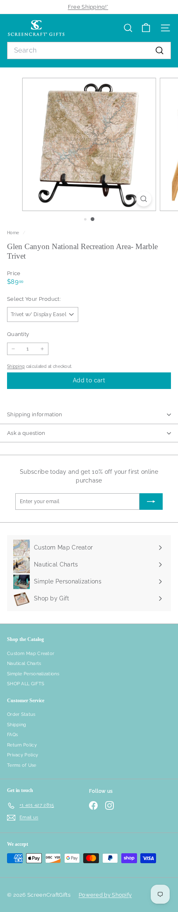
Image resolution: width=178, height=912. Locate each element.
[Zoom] (143, 198)
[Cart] (146, 28)
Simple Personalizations (33, 674)
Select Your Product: (33, 299)
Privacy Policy (22, 755)
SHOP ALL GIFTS (25, 683)
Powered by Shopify (105, 895)
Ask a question (26, 433)
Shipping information (35, 414)
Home (14, 232)
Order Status (21, 714)
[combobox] (89, 50)
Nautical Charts (24, 663)
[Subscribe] (151, 501)
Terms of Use (21, 765)
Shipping (15, 366)
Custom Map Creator (30, 653)
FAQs (12, 734)
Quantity (18, 334)
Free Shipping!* (88, 7)
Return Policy (22, 745)
